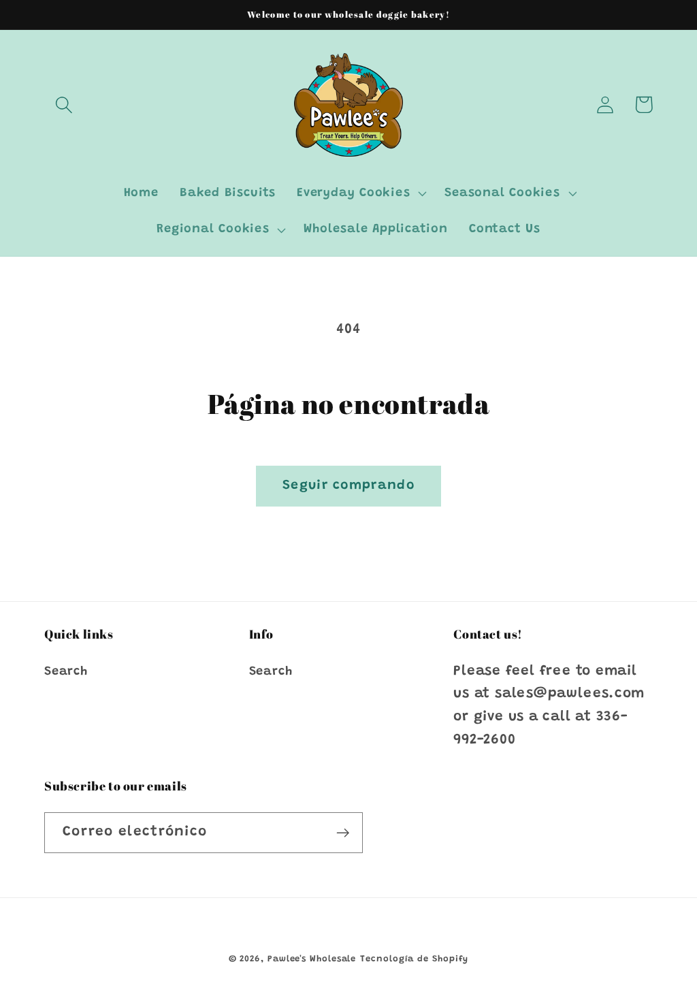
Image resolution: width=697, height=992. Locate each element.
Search (66, 672)
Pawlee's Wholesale (312, 959)
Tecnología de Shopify (414, 959)
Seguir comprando (348, 485)
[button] (63, 104)
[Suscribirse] (342, 833)
